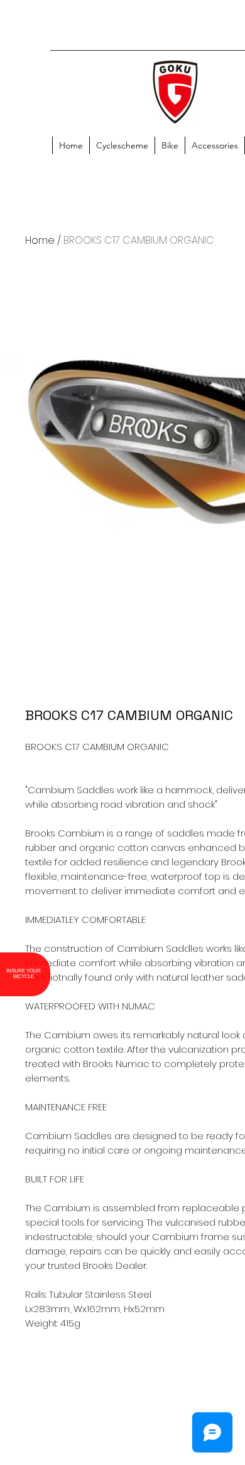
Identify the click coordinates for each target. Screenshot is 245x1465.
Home (40, 240)
